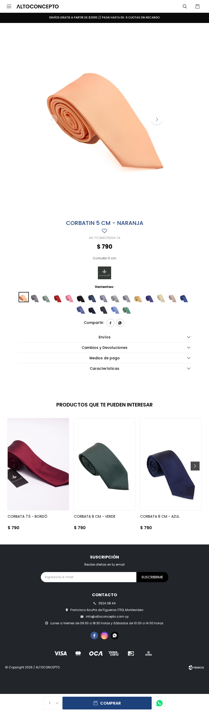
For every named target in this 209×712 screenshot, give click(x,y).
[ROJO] (58, 297)
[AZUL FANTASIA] (92, 308)
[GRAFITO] (115, 297)
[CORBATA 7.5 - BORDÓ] (38, 464)
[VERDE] (127, 308)
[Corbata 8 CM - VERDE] (104, 464)
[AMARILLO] (138, 297)
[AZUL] (184, 297)
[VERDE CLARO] (47, 297)
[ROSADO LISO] (69, 297)
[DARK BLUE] (150, 297)
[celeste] (115, 308)
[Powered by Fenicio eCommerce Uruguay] (196, 667)
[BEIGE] (161, 297)
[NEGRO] (81, 297)
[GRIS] (35, 297)
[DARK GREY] (127, 297)
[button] (184, 6)
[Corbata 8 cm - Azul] (170, 464)
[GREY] (104, 297)
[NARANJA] (24, 297)
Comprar (110, 703)
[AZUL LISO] (81, 308)
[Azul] (104, 308)
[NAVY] (92, 297)
